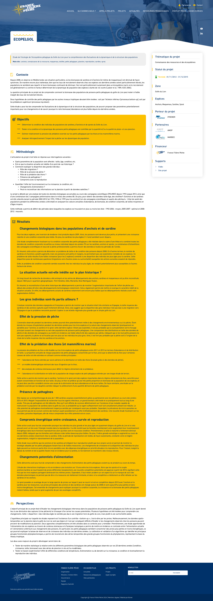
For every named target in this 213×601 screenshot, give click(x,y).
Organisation (65, 572)
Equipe (63, 581)
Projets (122, 11)
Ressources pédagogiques (156, 11)
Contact (200, 5)
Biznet (130, 597)
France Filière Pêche (70, 568)
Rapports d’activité (67, 584)
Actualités (134, 11)
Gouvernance (65, 578)
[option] (106, 31)
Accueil (70, 11)
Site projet (162, 170)
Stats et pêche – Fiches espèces (187, 11)
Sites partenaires (89, 578)
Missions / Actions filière (69, 575)
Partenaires (186, 5)
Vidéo (160, 166)
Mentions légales (113, 597)
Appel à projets (107, 11)
